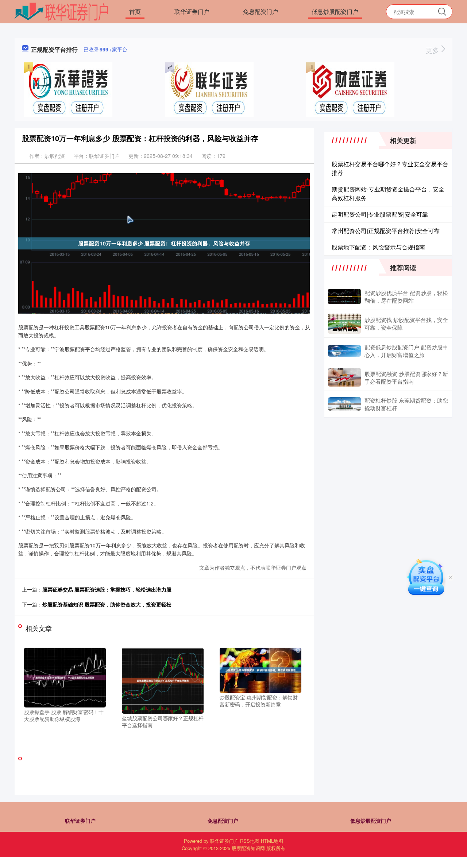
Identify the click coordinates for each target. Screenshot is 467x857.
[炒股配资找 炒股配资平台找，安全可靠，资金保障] (344, 324)
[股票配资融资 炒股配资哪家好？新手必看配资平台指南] (344, 377)
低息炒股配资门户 (335, 11)
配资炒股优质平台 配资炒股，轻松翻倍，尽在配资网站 (406, 296)
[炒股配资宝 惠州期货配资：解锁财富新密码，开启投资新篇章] (260, 669)
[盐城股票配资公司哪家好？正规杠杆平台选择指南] (163, 679)
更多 (433, 50)
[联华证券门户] (61, 11)
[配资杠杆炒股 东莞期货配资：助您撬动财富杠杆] (344, 404)
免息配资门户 (260, 11)
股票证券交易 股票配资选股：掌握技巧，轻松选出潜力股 (106, 589)
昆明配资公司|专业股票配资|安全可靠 (380, 214)
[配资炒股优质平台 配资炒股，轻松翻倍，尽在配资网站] (344, 296)
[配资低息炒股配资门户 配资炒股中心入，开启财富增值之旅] (344, 351)
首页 (135, 11)
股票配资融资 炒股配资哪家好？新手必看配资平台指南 (406, 377)
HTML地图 (272, 840)
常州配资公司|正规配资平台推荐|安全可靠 (386, 230)
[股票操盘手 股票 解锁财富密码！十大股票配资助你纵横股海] (65, 676)
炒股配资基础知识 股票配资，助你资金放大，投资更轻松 (106, 604)
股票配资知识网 (248, 848)
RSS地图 (249, 840)
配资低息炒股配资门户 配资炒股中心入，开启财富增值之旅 (406, 350)
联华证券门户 (191, 11)
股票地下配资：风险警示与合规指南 (378, 247)
